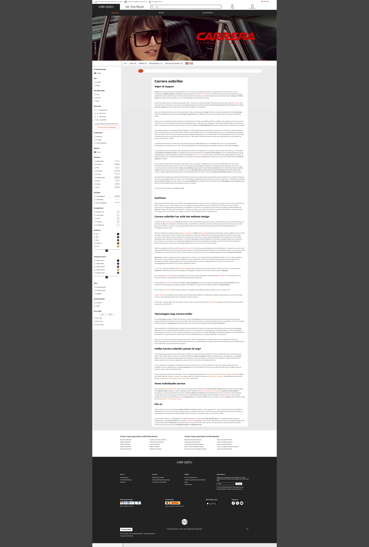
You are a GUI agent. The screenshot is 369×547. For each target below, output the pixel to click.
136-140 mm (101, 116)
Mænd (98, 85)
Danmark (266, 1)
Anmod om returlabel (159, 482)
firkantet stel (182, 268)
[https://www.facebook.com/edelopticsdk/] (233, 503)
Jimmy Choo (198, 154)
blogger (228, 374)
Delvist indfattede (101, 203)
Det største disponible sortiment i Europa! (110, 1)
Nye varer (99, 136)
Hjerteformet (100, 212)
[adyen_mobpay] (138, 503)
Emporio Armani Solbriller (158, 439)
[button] (106, 7)
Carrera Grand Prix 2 (188, 248)
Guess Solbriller (155, 444)
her (202, 365)
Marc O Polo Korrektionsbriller (194, 446)
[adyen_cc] (121, 503)
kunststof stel (222, 275)
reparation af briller (167, 378)
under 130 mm (102, 110)
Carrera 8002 (168, 282)
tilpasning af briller (183, 378)
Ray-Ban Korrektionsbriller (192, 439)
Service (154, 474)
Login (232, 8)
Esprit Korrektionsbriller (224, 449)
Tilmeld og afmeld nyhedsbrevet (195, 480)
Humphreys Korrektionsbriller (194, 444)
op (247, 529)
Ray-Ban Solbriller (126, 439)
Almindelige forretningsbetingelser (131, 533)
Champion (168, 222)
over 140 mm (102, 120)
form (179, 376)
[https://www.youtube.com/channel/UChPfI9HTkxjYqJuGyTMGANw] (241, 503)
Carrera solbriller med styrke (210, 391)
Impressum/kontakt (126, 536)
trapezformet (100, 225)
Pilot (97, 167)
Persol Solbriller (125, 444)
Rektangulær (100, 161)
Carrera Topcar (159, 295)
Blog (185, 482)
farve (174, 376)
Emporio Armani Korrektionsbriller (195, 449)
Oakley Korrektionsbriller (192, 442)
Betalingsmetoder (158, 477)
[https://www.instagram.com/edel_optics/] (237, 503)
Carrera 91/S (167, 290)
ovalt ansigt (99, 215)
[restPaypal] (131, 503)
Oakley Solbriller (125, 442)
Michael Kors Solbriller (157, 442)
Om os (122, 474)
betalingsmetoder (224, 395)
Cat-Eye (98, 174)
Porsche (236, 103)
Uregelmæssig (100, 177)
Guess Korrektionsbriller (224, 442)
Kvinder (98, 82)
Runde (98, 184)
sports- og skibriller (205, 94)
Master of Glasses (213, 374)
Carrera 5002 (159, 268)
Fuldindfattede (100, 196)
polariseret (160, 339)
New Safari (203, 233)
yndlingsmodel (171, 389)
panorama (99, 171)
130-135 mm (101, 113)
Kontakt (122, 482)
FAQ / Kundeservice (190, 477)
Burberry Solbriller (155, 449)
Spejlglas (98, 293)
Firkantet (99, 164)
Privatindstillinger (126, 480)
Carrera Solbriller (125, 446)
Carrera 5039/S (212, 302)
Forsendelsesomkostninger (161, 480)
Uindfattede (99, 199)
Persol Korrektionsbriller (224, 439)
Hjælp (186, 474)
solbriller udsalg (192, 420)
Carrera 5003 (168, 275)
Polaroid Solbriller (125, 449)
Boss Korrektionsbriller (224, 444)
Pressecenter (124, 477)
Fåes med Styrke (101, 287)
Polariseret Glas (100, 290)
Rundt (98, 218)
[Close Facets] (106, 63)
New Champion (187, 233)
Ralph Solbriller (155, 446)
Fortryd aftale (126, 529)
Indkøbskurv (252, 8)
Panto (98, 180)
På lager (98, 140)
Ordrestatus (188, 484)
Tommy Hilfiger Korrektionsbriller (228, 446)
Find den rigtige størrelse (106, 127)
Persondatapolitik (149, 533)
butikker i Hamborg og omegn (171, 399)
